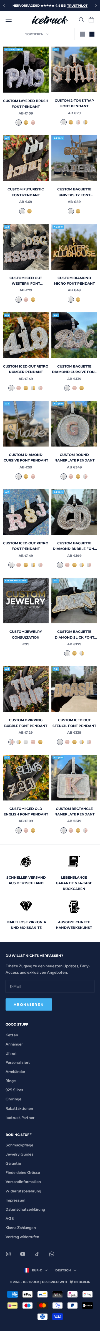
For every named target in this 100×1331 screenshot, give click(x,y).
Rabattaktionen (19, 1108)
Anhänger (14, 1044)
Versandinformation (23, 1181)
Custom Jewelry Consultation (25, 634)
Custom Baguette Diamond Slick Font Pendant (74, 634)
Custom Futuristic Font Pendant (26, 192)
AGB (10, 1218)
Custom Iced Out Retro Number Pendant (25, 369)
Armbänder (15, 1071)
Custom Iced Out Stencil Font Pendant (74, 723)
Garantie (13, 1163)
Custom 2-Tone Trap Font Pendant (74, 103)
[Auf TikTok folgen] (37, 1254)
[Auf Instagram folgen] (8, 1254)
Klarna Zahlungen (21, 1227)
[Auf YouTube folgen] (23, 1254)
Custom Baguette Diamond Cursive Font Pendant (74, 369)
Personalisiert (18, 1062)
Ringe (11, 1080)
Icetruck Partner (20, 1117)
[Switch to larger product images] (82, 34)
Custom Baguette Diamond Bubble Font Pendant (74, 546)
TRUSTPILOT (77, 5)
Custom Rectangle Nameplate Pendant (74, 811)
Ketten (12, 1035)
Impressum (15, 1200)
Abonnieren (29, 1004)
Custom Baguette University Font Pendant (74, 192)
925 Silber (14, 1090)
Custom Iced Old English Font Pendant (26, 811)
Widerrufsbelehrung (23, 1191)
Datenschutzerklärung (25, 1209)
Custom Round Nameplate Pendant (74, 457)
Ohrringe (13, 1099)
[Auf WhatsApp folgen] (51, 1254)
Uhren (11, 1053)
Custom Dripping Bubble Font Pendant (25, 723)
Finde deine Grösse (23, 1172)
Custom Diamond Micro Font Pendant (74, 280)
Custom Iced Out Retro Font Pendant (25, 546)
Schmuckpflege (19, 1145)
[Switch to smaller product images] (91, 34)
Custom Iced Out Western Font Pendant (25, 281)
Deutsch (63, 1270)
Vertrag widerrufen (22, 1237)
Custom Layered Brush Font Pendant (25, 103)
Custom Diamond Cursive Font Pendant (26, 457)
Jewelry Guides (19, 1154)
